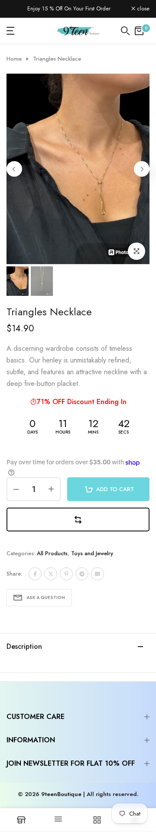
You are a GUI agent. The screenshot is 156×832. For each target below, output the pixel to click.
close (142, 9)
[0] (139, 30)
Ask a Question (45, 597)
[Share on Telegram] (81, 573)
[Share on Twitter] (50, 573)
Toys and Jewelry (92, 553)
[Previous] (14, 169)
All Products (52, 553)
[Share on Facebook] (35, 573)
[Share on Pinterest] (66, 573)
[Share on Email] (97, 573)
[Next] (142, 169)
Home (14, 59)
